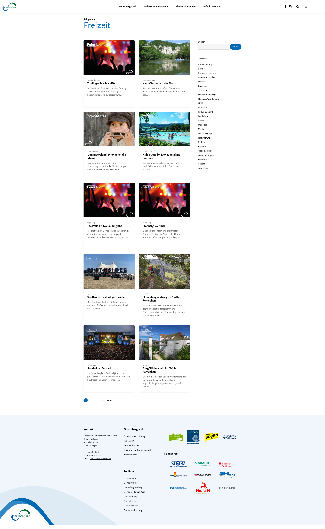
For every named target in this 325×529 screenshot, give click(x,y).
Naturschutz (204, 138)
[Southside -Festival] (109, 358)
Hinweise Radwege (207, 95)
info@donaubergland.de (100, 459)
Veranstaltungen (206, 155)
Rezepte (202, 147)
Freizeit (91, 45)
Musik (201, 129)
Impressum (129, 441)
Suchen (201, 42)
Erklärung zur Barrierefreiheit (137, 450)
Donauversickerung (207, 73)
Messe (201, 121)
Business (202, 69)
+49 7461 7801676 (94, 455)
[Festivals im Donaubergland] (109, 216)
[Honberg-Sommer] (164, 216)
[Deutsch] (306, 7)
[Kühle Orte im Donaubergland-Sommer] (164, 145)
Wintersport (203, 168)
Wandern (202, 160)
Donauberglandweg (133, 487)
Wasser (201, 164)
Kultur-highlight (205, 112)
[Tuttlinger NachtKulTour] (109, 73)
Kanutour (202, 108)
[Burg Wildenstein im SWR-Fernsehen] (164, 358)
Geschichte (203, 90)
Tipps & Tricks (205, 151)
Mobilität (202, 125)
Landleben (203, 116)
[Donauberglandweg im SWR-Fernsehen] (164, 287)
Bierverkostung (205, 65)
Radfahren (203, 142)
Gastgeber (203, 86)
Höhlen (201, 103)
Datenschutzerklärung (134, 436)
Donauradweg (130, 497)
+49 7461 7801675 (93, 452)
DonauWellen (130, 483)
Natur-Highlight (205, 134)
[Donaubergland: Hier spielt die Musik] (109, 145)
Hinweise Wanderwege (208, 99)
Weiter (109, 400)
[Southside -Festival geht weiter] (109, 287)
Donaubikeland (131, 501)
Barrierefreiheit (131, 455)
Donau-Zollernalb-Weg (134, 492)
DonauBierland (131, 506)
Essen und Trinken (207, 77)
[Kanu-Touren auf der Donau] (164, 73)
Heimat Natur (130, 478)
